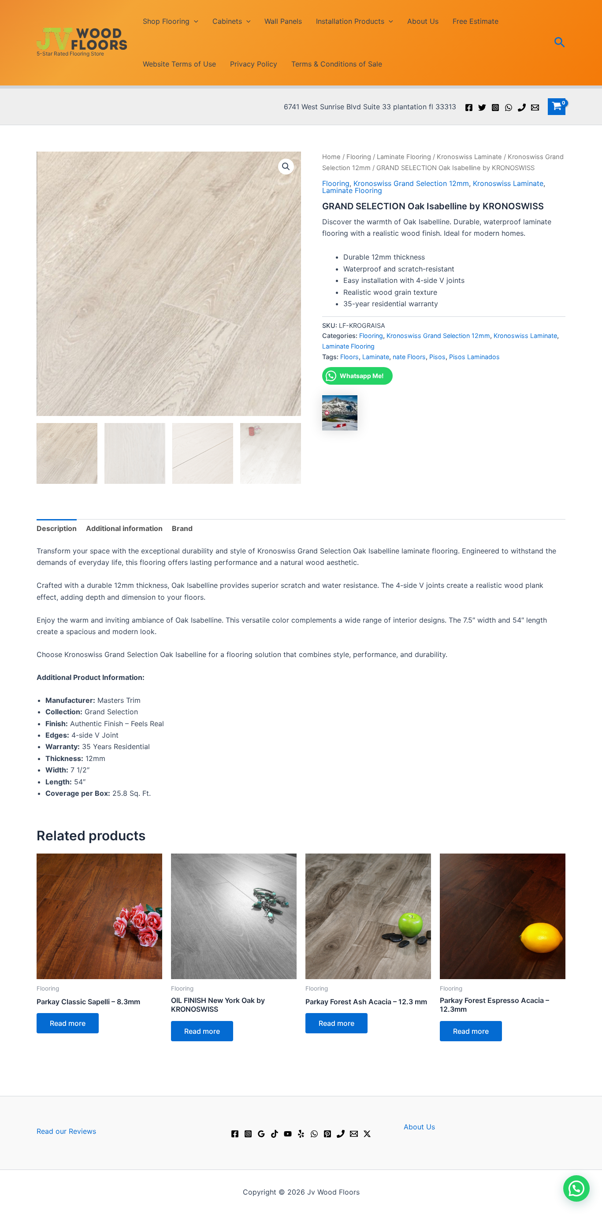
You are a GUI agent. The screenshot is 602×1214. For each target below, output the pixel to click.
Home (331, 157)
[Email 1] (535, 107)
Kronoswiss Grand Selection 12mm (411, 183)
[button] (194, 21)
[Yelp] (301, 1134)
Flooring (358, 157)
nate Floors (409, 356)
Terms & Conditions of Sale (336, 63)
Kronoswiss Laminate (469, 157)
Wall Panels (283, 21)
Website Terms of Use (179, 63)
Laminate (375, 356)
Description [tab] (57, 528)
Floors (349, 356)
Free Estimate (475, 21)
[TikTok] (275, 1134)
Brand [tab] (182, 528)
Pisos (437, 356)
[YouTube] (288, 1134)
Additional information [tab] (124, 528)
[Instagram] (495, 107)
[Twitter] (482, 107)
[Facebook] (469, 107)
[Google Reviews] (261, 1134)
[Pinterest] (327, 1134)
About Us (422, 21)
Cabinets (227, 21)
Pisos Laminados (474, 356)
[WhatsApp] (509, 107)
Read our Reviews (66, 1131)
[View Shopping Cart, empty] (556, 106)
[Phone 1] (522, 107)
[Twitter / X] (367, 1134)
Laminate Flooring (404, 157)
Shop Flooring (166, 21)
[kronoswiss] (339, 413)
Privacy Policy (253, 63)
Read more (67, 1023)
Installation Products (350, 21)
